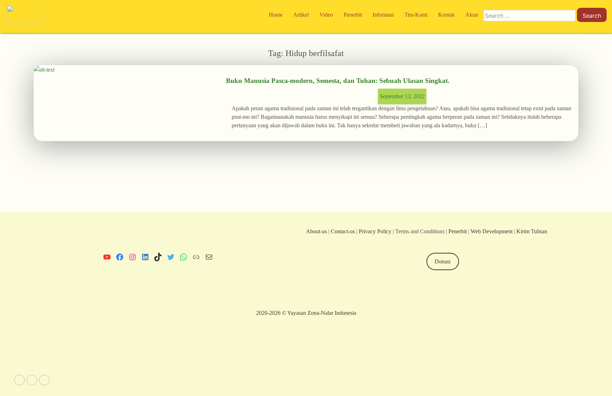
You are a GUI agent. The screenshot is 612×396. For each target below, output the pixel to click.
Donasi (442, 261)
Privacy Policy (375, 231)
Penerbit (457, 231)
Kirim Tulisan (531, 231)
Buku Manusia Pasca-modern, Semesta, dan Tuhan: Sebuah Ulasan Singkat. (337, 80)
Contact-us (343, 231)
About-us (316, 231)
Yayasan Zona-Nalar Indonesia (321, 313)
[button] (19, 380)
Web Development (492, 231)
